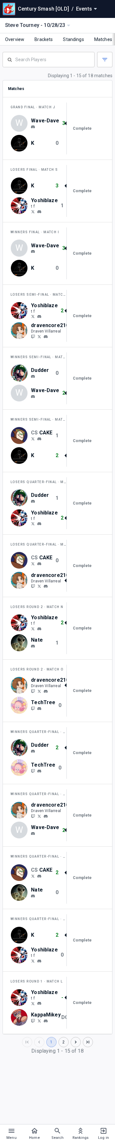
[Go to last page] (88, 1042)
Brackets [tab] (43, 39)
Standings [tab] (73, 39)
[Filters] (104, 59)
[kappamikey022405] (33, 1020)
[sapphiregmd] (39, 708)
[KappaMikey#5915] (46, 1021)
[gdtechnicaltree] (33, 708)
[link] (33, 126)
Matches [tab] (103, 39)
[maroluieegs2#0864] (39, 439)
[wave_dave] (33, 127)
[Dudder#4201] (33, 376)
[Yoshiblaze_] (33, 211)
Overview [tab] (14, 39)
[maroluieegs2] (33, 438)
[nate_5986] (33, 646)
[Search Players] (49, 59)
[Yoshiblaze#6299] (39, 212)
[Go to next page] (76, 1042)
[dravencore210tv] (33, 336)
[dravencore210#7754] (46, 336)
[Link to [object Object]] (21, 143)
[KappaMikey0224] (39, 1020)
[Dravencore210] (39, 336)
